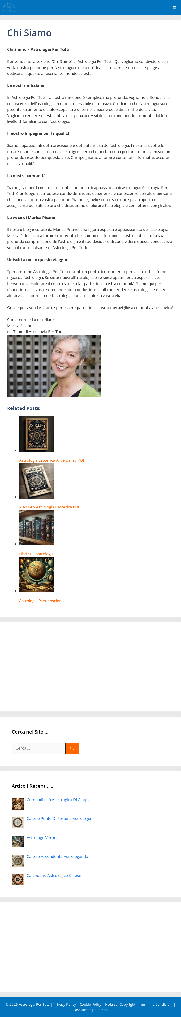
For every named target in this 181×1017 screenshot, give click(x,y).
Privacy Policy (64, 1004)
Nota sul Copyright (120, 1004)
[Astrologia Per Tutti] (9, 7)
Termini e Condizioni (156, 1004)
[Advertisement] (90, 667)
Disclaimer (82, 1009)
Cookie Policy (90, 1004)
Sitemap (101, 1009)
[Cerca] (72, 748)
